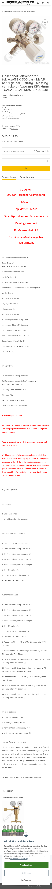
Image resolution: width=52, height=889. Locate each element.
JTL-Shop (39, 886)
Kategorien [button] (7, 791)
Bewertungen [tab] (27, 177)
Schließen (26, 873)
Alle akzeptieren (26, 865)
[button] (33, 2)
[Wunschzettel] (42, 2)
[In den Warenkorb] (26, 168)
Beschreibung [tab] (9, 177)
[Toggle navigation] (3, 1)
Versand (21, 141)
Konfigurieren (26, 880)
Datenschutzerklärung (19, 859)
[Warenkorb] (47, 2)
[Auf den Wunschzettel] (45, 22)
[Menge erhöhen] (47, 161)
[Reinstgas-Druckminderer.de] (20, 2)
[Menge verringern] (4, 161)
